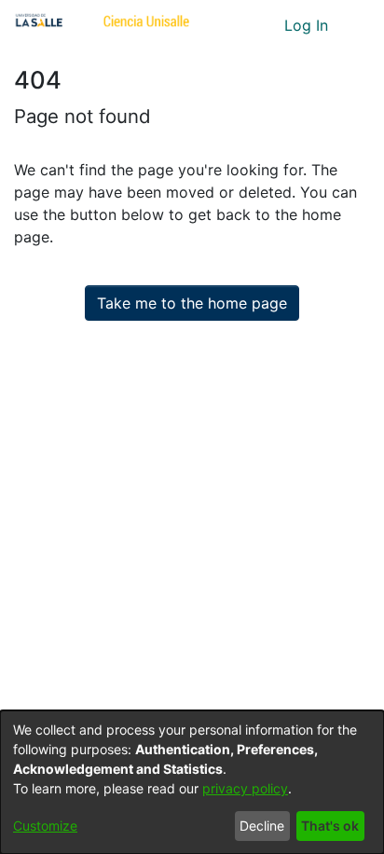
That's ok (330, 825)
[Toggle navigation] (356, 25)
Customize (45, 825)
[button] (235, 25)
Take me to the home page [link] (192, 303)
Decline (262, 825)
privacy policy (245, 788)
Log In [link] (307, 25)
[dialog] (192, 782)
